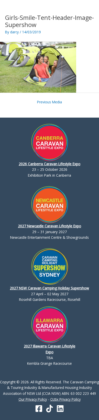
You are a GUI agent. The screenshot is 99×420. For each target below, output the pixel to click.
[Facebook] (39, 408)
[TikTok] (49, 408)
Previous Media (49, 102)
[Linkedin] (60, 408)
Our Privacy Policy (33, 399)
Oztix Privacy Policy (65, 399)
